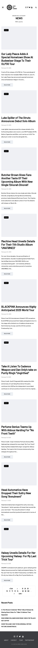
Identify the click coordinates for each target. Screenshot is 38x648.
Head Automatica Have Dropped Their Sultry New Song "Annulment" (16, 493)
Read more (7, 85)
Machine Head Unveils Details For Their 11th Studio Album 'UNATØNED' (18, 244)
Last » (20, 593)
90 (25, 591)
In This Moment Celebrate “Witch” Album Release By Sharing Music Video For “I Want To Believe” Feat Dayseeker (17, 612)
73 (15, 591)
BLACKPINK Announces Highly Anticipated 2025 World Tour (18, 308)
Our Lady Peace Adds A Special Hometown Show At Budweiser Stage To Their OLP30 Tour (17, 59)
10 (22, 588)
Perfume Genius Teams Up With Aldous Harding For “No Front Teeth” (17, 430)
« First (11, 588)
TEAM (21, 640)
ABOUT (6, 640)
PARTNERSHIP (29, 640)
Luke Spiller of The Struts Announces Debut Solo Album (18, 119)
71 (9, 591)
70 (7, 591)
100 (28, 591)
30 (28, 588)
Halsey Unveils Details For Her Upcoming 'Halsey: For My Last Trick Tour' (18, 556)
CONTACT (14, 640)
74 (17, 591)
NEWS (6, 30)
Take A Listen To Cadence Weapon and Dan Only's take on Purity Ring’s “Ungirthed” (19, 370)
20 (25, 588)
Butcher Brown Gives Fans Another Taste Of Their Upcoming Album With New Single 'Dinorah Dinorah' (17, 180)
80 (23, 591)
